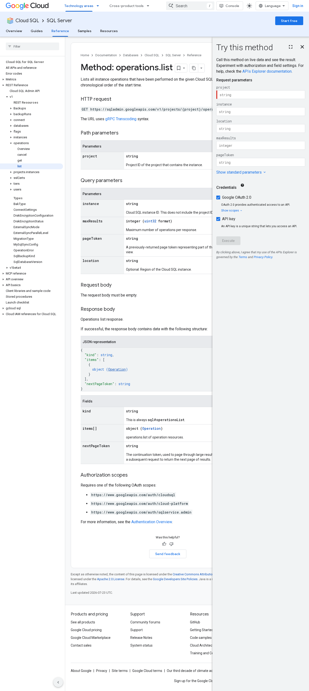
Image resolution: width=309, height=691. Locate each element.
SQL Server (59, 21)
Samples (84, 31)
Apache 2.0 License (110, 579)
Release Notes (141, 638)
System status (141, 645)
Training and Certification (209, 653)
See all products (83, 622)
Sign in (297, 6)
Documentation (106, 55)
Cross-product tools (126, 6)
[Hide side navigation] (58, 682)
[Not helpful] (171, 544)
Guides (37, 31)
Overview (14, 31)
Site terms (120, 671)
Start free (289, 21)
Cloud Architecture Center (210, 645)
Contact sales (81, 645)
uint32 (150, 221)
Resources (109, 31)
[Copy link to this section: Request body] (116, 285)
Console (232, 6)
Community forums (145, 622)
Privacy (101, 671)
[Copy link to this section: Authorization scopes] (132, 475)
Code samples (201, 638)
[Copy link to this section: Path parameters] (123, 133)
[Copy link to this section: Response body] (120, 309)
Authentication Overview (151, 522)
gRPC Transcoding (120, 119)
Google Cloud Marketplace (91, 638)
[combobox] (190, 5)
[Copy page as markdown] (194, 68)
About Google (81, 671)
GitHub (195, 622)
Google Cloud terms (147, 671)
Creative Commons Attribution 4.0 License (202, 574)
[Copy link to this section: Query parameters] (127, 181)
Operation (117, 369)
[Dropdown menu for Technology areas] (99, 6)
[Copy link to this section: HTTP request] (116, 99)
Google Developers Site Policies (175, 579)
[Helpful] (164, 544)
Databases (130, 55)
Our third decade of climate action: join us (198, 671)
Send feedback (167, 554)
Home (85, 55)
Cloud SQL (27, 21)
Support (136, 630)
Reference (60, 31)
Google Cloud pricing (86, 630)
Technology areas (78, 6)
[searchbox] (32, 46)
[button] (31, 79)
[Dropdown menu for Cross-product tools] (149, 6)
